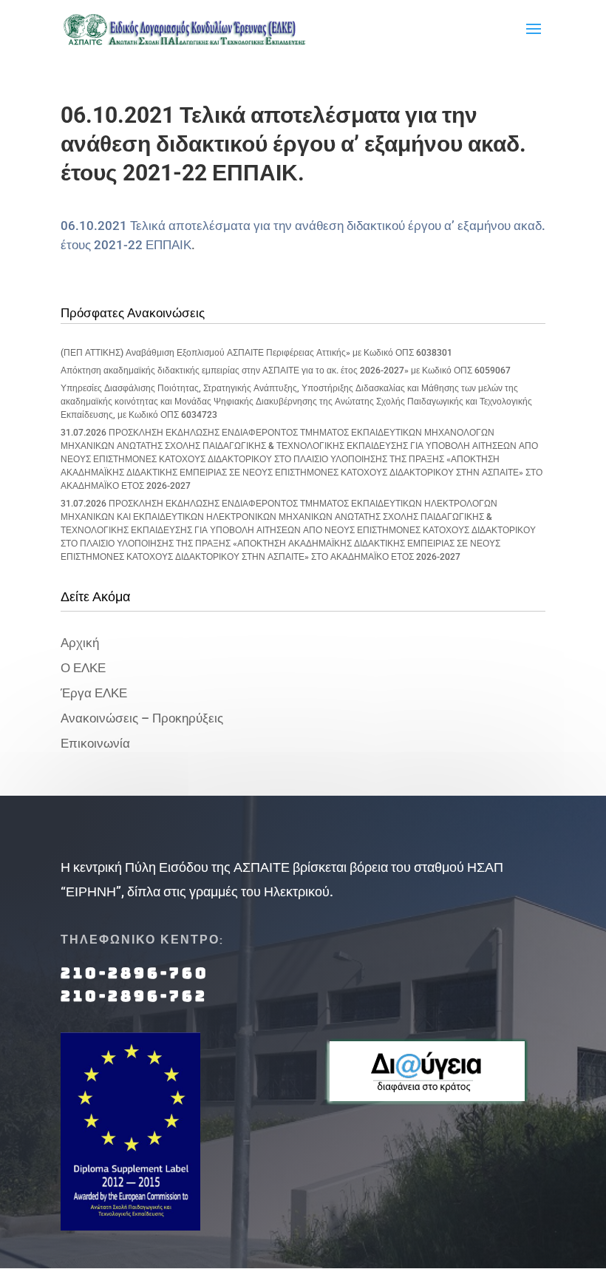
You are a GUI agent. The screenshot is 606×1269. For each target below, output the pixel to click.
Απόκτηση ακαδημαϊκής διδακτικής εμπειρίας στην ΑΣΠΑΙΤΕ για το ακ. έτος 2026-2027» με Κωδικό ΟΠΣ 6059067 (286, 370)
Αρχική (80, 642)
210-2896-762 (134, 996)
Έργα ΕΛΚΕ (94, 693)
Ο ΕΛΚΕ (83, 667)
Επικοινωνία (95, 743)
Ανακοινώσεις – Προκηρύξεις (142, 718)
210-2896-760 (135, 973)
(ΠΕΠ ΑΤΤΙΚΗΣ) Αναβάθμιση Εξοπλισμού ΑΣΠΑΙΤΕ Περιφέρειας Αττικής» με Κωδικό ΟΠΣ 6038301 (256, 353)
